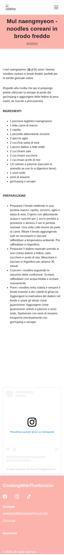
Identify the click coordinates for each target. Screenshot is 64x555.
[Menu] (56, 7)
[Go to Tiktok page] (29, 496)
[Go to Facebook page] (5, 496)
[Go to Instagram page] (17, 496)
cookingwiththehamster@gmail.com (25, 513)
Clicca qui (9, 520)
